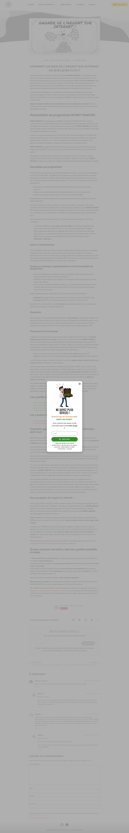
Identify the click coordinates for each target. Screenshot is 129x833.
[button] (79, 383)
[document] (64, 416)
